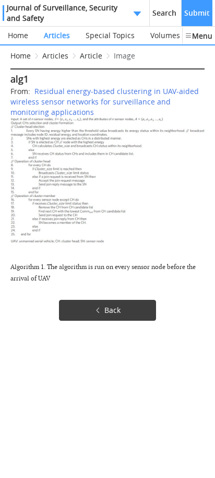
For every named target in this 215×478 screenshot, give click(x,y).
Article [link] (91, 56)
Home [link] (20, 56)
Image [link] (124, 56)
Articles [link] (55, 56)
